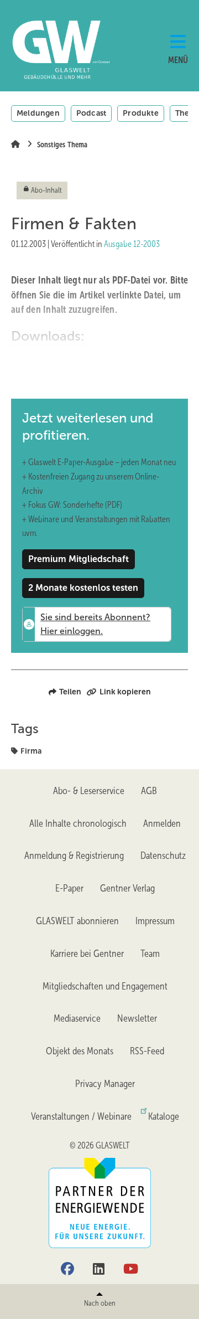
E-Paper (69, 888)
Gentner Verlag (127, 888)
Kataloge (163, 1116)
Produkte (141, 113)
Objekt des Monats (79, 1051)
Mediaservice (77, 1018)
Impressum (155, 920)
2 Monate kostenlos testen (83, 587)
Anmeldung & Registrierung (74, 855)
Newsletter (137, 1018)
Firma (30, 750)
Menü (178, 60)
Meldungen (38, 113)
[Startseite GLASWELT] (41, 49)
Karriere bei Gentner (87, 953)
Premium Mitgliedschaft (78, 559)
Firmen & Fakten (72, 366)
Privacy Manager (105, 1083)
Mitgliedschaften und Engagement (105, 986)
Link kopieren (125, 691)
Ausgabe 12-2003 (132, 244)
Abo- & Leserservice (88, 790)
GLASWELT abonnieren (77, 920)
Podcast (91, 113)
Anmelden (162, 823)
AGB (149, 790)
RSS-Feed (147, 1051)
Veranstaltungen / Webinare (81, 1116)
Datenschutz (163, 855)
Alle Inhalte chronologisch (78, 823)
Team (150, 953)
